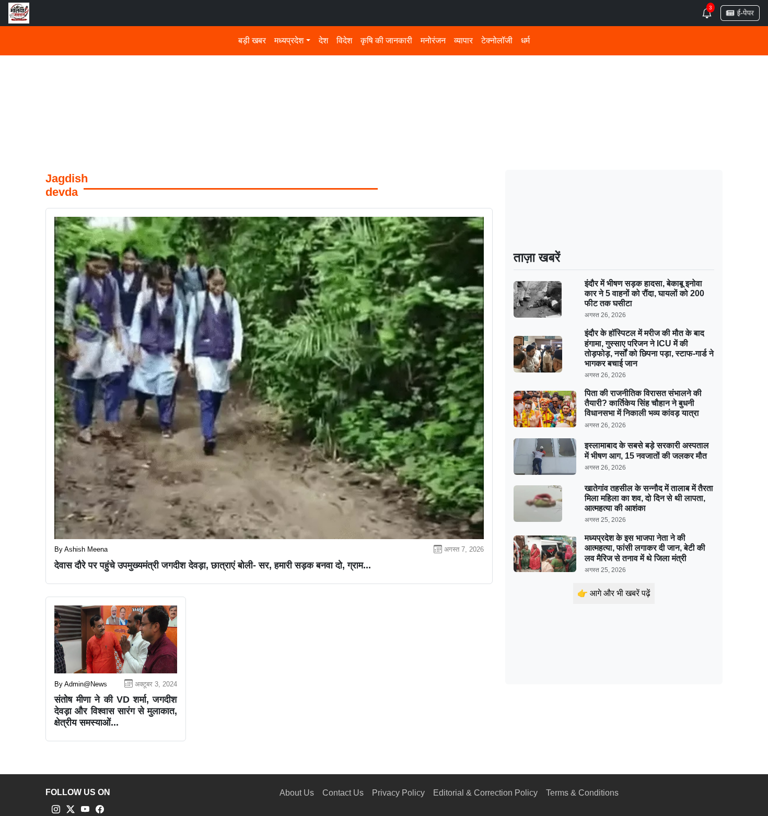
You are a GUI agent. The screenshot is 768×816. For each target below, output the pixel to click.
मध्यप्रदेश (289, 40)
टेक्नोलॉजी (497, 40)
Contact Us (343, 792)
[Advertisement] (358, 77)
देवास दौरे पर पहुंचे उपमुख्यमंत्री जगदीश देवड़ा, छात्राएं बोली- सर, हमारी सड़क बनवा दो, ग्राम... (212, 565)
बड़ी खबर (252, 40)
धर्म (525, 40)
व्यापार (463, 40)
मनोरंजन (433, 40)
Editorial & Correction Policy (485, 792)
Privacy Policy (398, 792)
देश (323, 40)
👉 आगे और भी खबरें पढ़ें (613, 593)
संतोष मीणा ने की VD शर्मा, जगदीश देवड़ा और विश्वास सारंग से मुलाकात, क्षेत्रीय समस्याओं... (115, 710)
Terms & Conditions (582, 792)
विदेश (344, 40)
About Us (297, 792)
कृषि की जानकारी (386, 40)
